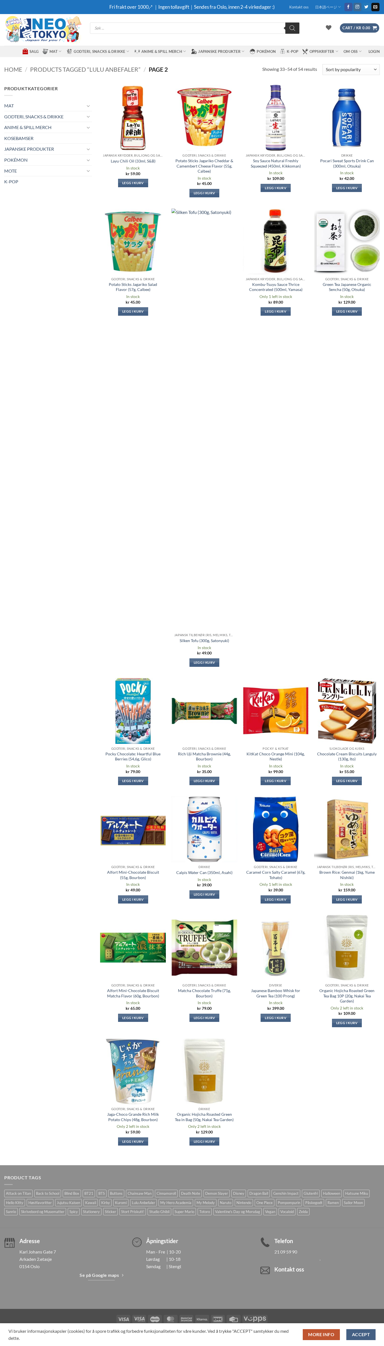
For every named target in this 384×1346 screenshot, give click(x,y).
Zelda (303, 1211)
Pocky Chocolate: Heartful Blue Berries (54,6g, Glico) (133, 756)
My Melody (205, 1202)
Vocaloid (287, 1211)
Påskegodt (313, 1202)
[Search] (292, 28)
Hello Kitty (14, 1202)
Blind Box (71, 1193)
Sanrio (11, 1211)
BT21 (88, 1193)
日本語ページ (326, 7)
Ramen (333, 1202)
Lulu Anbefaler (143, 1202)
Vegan (270, 1211)
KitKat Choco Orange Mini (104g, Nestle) (276, 756)
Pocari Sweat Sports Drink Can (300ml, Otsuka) (347, 163)
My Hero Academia (175, 1202)
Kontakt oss (299, 7)
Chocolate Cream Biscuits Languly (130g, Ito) (347, 756)
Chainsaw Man (140, 1193)
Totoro (204, 1211)
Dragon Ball (258, 1193)
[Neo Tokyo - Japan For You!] (43, 30)
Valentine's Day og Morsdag (237, 1211)
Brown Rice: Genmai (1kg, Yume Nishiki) (347, 875)
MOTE (10, 170)
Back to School (47, 1193)
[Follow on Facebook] (348, 7)
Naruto (225, 1202)
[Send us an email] (375, 7)
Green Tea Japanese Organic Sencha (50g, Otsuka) (347, 287)
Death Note (190, 1193)
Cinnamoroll (166, 1193)
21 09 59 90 (285, 1251)
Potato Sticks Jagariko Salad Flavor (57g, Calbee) (133, 287)
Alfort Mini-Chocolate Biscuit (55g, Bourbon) (133, 875)
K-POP (292, 51)
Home (13, 69)
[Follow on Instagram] (357, 7)
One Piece (264, 1202)
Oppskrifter (322, 51)
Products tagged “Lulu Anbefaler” (85, 69)
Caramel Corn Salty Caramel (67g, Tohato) (275, 875)
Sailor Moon (353, 1202)
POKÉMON (266, 51)
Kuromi (121, 1202)
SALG (34, 51)
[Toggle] (88, 105)
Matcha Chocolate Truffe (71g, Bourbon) (204, 993)
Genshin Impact (286, 1193)
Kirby (105, 1202)
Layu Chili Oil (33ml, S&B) (133, 161)
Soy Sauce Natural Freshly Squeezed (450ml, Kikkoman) (276, 163)
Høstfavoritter (40, 1202)
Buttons (116, 1193)
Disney (238, 1193)
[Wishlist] (329, 27)
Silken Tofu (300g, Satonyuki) (204, 640)
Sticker (110, 1211)
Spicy (73, 1211)
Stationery (91, 1211)
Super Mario (184, 1211)
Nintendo (243, 1202)
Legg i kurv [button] (133, 183)
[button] (359, 28)
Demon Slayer (216, 1193)
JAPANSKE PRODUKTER (219, 51)
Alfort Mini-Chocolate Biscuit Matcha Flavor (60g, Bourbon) (133, 993)
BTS (101, 1193)
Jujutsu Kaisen (68, 1202)
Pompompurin (289, 1202)
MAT (53, 51)
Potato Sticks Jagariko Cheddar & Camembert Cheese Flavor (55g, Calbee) (204, 165)
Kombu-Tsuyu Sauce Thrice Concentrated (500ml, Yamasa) (275, 287)
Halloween (331, 1193)
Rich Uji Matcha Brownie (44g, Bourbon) (204, 756)
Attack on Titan (18, 1193)
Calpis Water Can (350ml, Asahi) (204, 872)
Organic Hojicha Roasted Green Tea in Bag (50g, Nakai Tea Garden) (204, 1117)
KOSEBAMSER (18, 138)
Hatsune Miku (356, 1193)
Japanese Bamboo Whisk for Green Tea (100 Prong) (275, 993)
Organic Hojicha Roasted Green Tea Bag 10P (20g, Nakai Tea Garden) (346, 995)
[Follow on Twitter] (366, 7)
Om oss (351, 51)
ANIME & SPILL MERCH (161, 51)
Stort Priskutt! (132, 1211)
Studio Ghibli (159, 1211)
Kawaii (90, 1202)
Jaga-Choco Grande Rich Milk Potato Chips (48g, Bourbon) (133, 1117)
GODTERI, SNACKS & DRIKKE (99, 51)
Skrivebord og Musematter (42, 1211)
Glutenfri (311, 1193)
